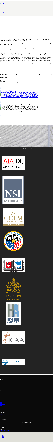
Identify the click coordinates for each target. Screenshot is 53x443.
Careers (1, 405)
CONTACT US (13, 118)
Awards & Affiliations (2, 404)
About (1, 402)
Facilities (1, 403)
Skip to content (2, 0)
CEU (0, 399)
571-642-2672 (3, 414)
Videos (1, 406)
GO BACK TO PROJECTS (5, 118)
